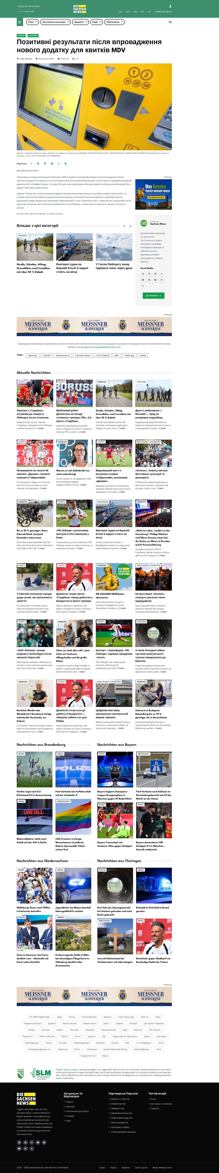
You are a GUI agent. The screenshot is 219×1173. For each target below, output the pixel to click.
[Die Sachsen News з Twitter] (31, 1148)
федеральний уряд (32, 1023)
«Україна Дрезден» (81, 1042)
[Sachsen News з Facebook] (149, 279)
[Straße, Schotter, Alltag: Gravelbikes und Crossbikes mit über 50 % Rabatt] (35, 246)
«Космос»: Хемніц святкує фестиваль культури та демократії (151, 474)
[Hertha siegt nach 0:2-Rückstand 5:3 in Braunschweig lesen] (34, 769)
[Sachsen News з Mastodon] (161, 279)
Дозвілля (108, 1017)
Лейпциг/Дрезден (141, 1049)
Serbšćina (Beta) (163, 12)
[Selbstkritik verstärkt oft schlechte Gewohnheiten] (74, 453)
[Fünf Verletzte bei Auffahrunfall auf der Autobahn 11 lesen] (73, 769)
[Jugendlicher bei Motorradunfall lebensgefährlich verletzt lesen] (73, 885)
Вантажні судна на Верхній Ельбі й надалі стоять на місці (72, 268)
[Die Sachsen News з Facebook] (44, 1142)
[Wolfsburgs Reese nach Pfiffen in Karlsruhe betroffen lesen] (34, 885)
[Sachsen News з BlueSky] (155, 279)
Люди (59, 1017)
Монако (31, 1030)
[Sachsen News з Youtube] (142, 279)
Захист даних (141, 1167)
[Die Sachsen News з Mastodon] (25, 1148)
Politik (21, 917)
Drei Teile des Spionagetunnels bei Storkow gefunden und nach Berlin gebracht (114, 911)
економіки (33, 35)
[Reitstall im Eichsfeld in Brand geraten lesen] (154, 885)
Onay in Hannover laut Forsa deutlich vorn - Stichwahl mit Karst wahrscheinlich (32, 958)
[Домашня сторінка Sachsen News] (149, 273)
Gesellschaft (63, 801)
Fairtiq (143, 355)
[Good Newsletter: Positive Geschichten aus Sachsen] (114, 576)
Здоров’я (52, 1023)
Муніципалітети (63, 355)
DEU (120, 12)
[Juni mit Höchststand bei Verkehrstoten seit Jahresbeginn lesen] (115, 936)
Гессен (78, 1036)
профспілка (27, 1036)
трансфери (161, 1036)
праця (105, 1055)
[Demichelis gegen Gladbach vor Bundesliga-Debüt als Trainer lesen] (154, 936)
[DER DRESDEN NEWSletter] (153, 194)
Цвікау (106, 1023)
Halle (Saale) (26, 58)
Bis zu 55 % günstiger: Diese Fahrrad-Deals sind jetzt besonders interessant (32, 534)
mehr (41, 428)
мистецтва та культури (53, 22)
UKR (135, 12)
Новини (21, 35)
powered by (26, 11)
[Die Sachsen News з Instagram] (31, 1142)
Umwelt (61, 917)
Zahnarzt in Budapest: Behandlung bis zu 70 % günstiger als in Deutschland (151, 714)
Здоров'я (79, 22)
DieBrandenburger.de (121, 1118)
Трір (104, 1036)
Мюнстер (138, 1030)
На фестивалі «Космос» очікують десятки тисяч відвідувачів (150, 597)
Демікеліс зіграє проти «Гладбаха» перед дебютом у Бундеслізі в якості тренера (74, 597)
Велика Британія (108, 1030)
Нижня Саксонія (69, 1023)
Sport (21, 754)
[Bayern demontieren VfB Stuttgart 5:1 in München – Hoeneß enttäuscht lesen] (154, 820)
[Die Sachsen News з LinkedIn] (25, 1142)
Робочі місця (112, 22)
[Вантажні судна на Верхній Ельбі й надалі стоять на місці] (74, 246)
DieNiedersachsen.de (121, 1113)
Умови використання (162, 1167)
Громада (70, 1116)
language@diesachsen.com (107, 347)
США (127, 1042)
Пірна (157, 1017)
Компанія (70, 1106)
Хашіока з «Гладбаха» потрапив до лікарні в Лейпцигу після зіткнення (33, 414)
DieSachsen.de (118, 1103)
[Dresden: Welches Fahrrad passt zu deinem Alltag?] (35, 513)
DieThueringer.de (119, 1122)
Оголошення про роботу (77, 1111)
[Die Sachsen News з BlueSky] (19, 1148)
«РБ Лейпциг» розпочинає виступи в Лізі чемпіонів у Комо (72, 534)
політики (141, 382)
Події (95, 22)
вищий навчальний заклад (115, 1049)
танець (49, 1042)
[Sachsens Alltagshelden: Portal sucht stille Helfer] (74, 633)
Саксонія (47, 355)
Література (92, 1049)
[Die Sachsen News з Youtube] (37, 1142)
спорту (22, 382)
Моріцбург (89, 1030)
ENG (128, 12)
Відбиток (126, 1167)
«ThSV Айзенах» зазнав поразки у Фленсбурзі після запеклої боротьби (34, 654)
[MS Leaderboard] (94, 326)
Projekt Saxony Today (67, 1069)
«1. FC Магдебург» (143, 1042)
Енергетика (63, 1049)
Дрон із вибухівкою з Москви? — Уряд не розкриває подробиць (149, 414)
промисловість (89, 1023)
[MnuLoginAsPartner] (170, 6)
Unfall (60, 754)
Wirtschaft (143, 754)
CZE (149, 12)
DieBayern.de (117, 1108)
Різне (31, 22)
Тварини (119, 1023)
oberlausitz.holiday (120, 1127)
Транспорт (32, 355)
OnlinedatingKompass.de (123, 1132)
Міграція (133, 1023)
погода (72, 1017)
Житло (77, 1049)
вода (125, 1030)
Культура (46, 1030)
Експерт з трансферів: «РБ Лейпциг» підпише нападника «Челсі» (114, 654)
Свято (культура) (126, 1017)
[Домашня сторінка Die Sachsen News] (19, 1142)
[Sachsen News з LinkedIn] (155, 273)
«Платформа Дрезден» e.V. (39, 1049)
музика (115, 1042)
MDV (117, 355)
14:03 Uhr (65, 58)
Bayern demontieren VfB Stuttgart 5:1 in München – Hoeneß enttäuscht (150, 846)
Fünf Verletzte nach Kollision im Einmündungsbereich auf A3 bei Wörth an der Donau (153, 795)
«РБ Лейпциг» (155, 1030)
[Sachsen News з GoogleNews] (142, 273)
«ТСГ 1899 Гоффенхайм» (39, 1017)
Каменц (60, 1030)
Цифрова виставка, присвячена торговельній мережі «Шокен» (112, 714)
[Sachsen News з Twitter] (142, 286)
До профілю (152, 295)
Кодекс (113, 1167)
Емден (147, 1036)
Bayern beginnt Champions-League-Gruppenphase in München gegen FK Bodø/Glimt (114, 795)
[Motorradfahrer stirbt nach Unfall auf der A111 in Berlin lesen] (34, 816)
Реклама (22, 235)
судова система (88, 1055)
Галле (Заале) (102, 355)
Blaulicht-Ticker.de (120, 1099)
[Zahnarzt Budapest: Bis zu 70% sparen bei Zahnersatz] (153, 693)
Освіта (21, 565)
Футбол (64, 1036)
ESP (142, 12)
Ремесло (145, 1017)
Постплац (74, 1030)
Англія (161, 1042)
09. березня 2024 (46, 58)
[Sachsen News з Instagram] (161, 273)
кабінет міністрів (47, 1036)
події (68, 1120)
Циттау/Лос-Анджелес (154, 1023)
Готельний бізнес (89, 1017)
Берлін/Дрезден (32, 1042)
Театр (158, 1049)
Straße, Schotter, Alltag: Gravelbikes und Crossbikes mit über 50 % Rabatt (33, 268)
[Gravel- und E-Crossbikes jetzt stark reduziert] (114, 393)
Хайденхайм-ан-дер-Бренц (124, 1036)
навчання (100, 1042)
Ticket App (129, 355)
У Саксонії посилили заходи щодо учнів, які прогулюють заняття (34, 597)
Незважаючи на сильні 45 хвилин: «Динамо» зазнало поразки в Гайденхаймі (33, 474)
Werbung (101, 382)
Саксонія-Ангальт (83, 355)
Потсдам (62, 1042)
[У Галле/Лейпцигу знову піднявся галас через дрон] (114, 246)
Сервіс (102, 1167)
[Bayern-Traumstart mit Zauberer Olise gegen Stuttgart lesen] (115, 820)
